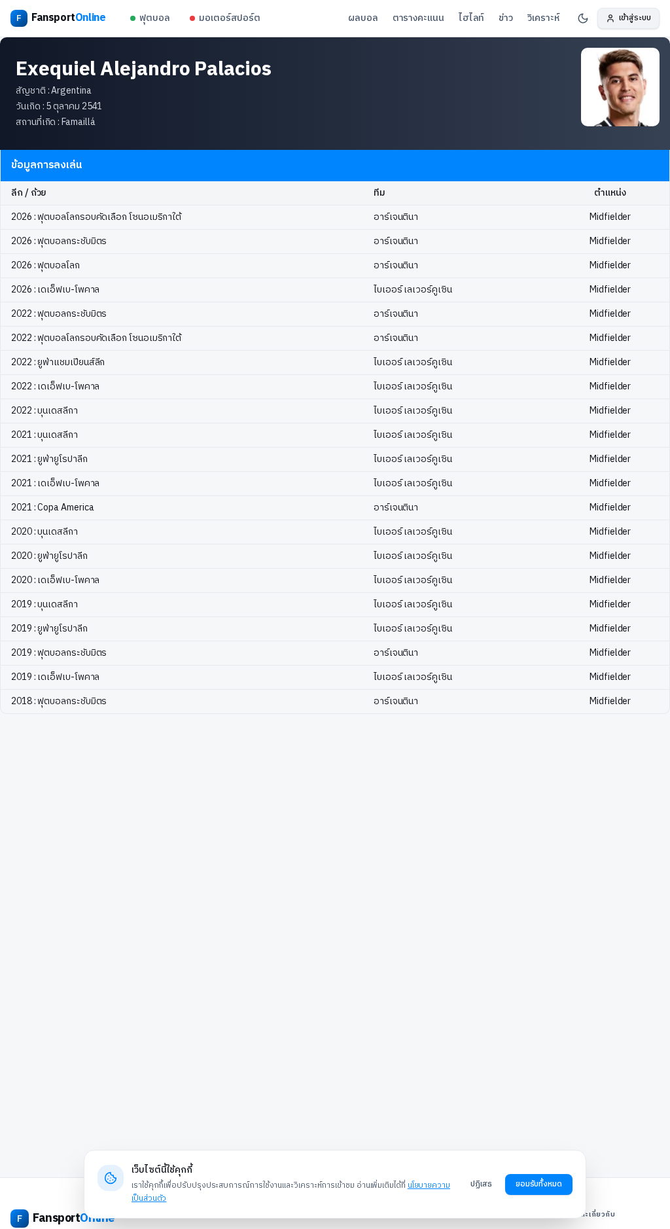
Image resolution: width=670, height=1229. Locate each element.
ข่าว (506, 18)
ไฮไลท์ (472, 18)
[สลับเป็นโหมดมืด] (583, 18)
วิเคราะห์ (543, 18)
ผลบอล (363, 18)
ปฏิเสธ (481, 1184)
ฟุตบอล (154, 18)
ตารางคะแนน (418, 18)
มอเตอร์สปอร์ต (229, 18)
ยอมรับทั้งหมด (539, 1184)
